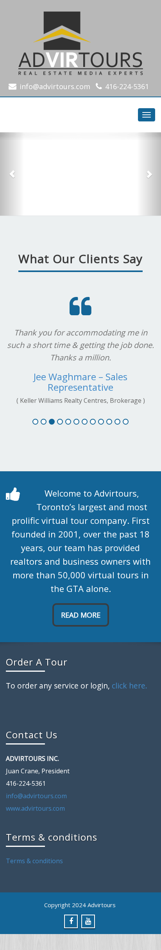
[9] (101, 422)
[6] (76, 422)
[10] (109, 422)
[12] (126, 422)
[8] (93, 422)
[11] (117, 422)
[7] (85, 422)
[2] (44, 422)
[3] (52, 422)
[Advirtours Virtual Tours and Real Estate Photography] (80, 41)
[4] (60, 422)
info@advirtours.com (55, 86)
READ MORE (80, 615)
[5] (68, 422)
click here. (129, 685)
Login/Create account (80, 215)
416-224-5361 (127, 86)
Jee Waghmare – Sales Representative (80, 381)
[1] (35, 422)
